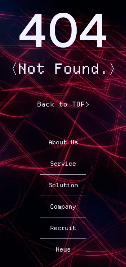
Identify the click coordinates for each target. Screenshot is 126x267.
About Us (63, 142)
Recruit (63, 228)
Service (63, 164)
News (63, 249)
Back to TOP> (63, 104)
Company (63, 206)
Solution (63, 185)
